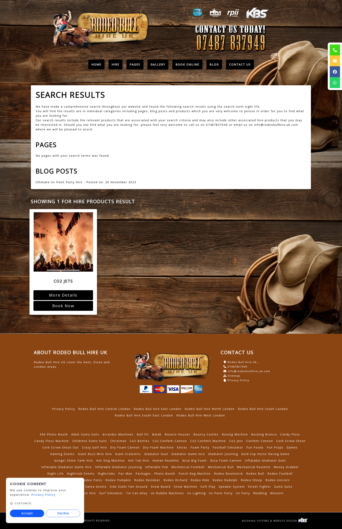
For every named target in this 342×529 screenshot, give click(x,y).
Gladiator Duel (156, 454)
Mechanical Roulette (254, 467)
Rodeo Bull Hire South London (263, 409)
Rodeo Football (280, 473)
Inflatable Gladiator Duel (265, 460)
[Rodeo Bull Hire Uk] (99, 28)
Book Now (63, 305)
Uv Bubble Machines (167, 493)
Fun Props (275, 447)
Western (277, 493)
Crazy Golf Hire (94, 447)
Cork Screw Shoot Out (60, 447)
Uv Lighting (196, 493)
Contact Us (240, 64)
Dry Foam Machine (158, 447)
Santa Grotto (96, 486)
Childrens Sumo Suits (89, 441)
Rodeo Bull (255, 473)
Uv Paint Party (221, 493)
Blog (214, 64)
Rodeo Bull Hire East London (157, 409)
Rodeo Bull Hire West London (200, 415)
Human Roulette (165, 460)
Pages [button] (135, 64)
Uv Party (243, 493)
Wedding (260, 493)
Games (292, 447)
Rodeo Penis (92, 480)
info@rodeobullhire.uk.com (249, 371)
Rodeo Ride (200, 480)
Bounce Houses (177, 434)
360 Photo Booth (54, 434)
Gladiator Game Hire (188, 454)
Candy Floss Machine (51, 441)
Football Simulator (228, 447)
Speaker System (232, 486)
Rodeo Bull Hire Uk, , (244, 362)
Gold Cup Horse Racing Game (265, 454)
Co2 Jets (236, 441)
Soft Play (208, 486)
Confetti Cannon (259, 441)
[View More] (63, 242)
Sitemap (234, 375)
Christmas (118, 441)
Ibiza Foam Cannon (226, 460)
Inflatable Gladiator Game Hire (66, 467)
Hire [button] (115, 64)
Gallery (158, 64)
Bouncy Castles (206, 434)
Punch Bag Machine (195, 473)
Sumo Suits (283, 486)
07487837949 (237, 366)
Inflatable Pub (156, 467)
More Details (63, 295)
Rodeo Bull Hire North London (210, 409)
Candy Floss (290, 434)
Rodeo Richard (175, 480)
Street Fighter (259, 486)
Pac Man (125, 473)
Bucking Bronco (264, 434)
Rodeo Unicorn (277, 480)
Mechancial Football (188, 467)
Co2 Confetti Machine (208, 441)
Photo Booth (164, 473)
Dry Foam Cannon (125, 447)
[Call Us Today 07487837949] (230, 43)
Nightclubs (106, 473)
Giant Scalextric (128, 454)
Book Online (187, 64)
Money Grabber (286, 467)
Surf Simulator (111, 493)
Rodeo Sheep (251, 480)
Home (97, 65)
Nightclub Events (81, 473)
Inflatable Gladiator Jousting (118, 467)
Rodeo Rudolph (225, 480)
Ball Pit (143, 434)
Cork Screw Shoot (291, 441)
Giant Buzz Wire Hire (95, 454)
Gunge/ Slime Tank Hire (73, 460)
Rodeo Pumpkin (118, 480)
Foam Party (199, 447)
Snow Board (161, 486)
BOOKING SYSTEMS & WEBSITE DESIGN (270, 520)
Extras (182, 447)
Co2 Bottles (139, 441)
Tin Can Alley (137, 493)
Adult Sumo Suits (85, 434)
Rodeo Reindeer (147, 480)
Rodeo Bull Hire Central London (104, 409)
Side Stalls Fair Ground (129, 486)
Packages (143, 473)
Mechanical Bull (221, 467)
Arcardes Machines (118, 434)
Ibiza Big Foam (194, 460)
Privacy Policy (238, 380)
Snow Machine (185, 486)
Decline (63, 513)
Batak (157, 434)
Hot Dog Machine (110, 460)
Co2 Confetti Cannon (170, 441)
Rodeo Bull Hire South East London (144, 415)
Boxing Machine (235, 434)
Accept (27, 513)
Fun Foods (255, 447)
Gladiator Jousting (223, 454)
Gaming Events (62, 454)
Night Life (55, 473)
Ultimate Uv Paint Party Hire (59, 182)
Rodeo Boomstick (228, 473)
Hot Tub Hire (138, 460)
